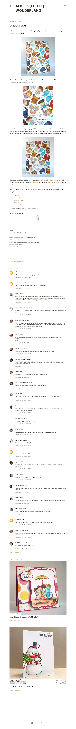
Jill (17, 474)
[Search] (65, 5)
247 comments (18, 620)
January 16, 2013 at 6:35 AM (23, 277)
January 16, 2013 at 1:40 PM (23, 388)
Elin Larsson (20, 519)
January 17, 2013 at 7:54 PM (23, 537)
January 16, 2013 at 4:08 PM (23, 434)
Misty (17, 451)
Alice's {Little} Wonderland (29, 8)
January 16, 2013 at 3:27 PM (23, 424)
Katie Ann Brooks (21, 382)
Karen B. (18, 440)
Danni (17, 393)
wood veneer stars (53, 182)
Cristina (18, 283)
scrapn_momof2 (20, 359)
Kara (17, 294)
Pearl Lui (16, 202)
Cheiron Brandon (18, 198)
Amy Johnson (19, 320)
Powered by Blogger (39, 723)
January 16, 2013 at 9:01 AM (23, 329)
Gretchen (18, 508)
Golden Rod (35, 182)
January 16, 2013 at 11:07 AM (23, 354)
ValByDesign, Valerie (23, 543)
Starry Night (42, 180)
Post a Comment (15, 552)
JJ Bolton (16, 195)
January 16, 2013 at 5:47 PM (23, 445)
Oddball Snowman (22, 686)
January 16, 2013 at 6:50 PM (23, 480)
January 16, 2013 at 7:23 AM (23, 288)
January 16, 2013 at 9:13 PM (23, 514)
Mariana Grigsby (18, 200)
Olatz (17, 272)
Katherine (19, 348)
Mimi (17, 429)
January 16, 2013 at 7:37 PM (23, 492)
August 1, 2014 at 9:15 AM (22, 548)
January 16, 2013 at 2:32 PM (23, 400)
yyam (17, 462)
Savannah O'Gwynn (19, 205)
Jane (17, 334)
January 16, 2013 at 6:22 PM (23, 456)
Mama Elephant (26, 31)
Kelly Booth (19, 530)
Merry (17, 406)
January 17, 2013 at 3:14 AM (23, 525)
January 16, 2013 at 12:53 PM (23, 366)
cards (15, 261)
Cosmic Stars (14, 33)
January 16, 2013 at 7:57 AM (23, 302)
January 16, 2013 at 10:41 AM (23, 343)
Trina (17, 372)
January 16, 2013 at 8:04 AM (23, 315)
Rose (17, 498)
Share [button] (11, 259)
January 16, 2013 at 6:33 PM (23, 469)
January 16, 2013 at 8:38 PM (23, 503)
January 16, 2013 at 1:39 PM (23, 377)
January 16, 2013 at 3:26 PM (23, 413)
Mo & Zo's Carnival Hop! (25, 616)
